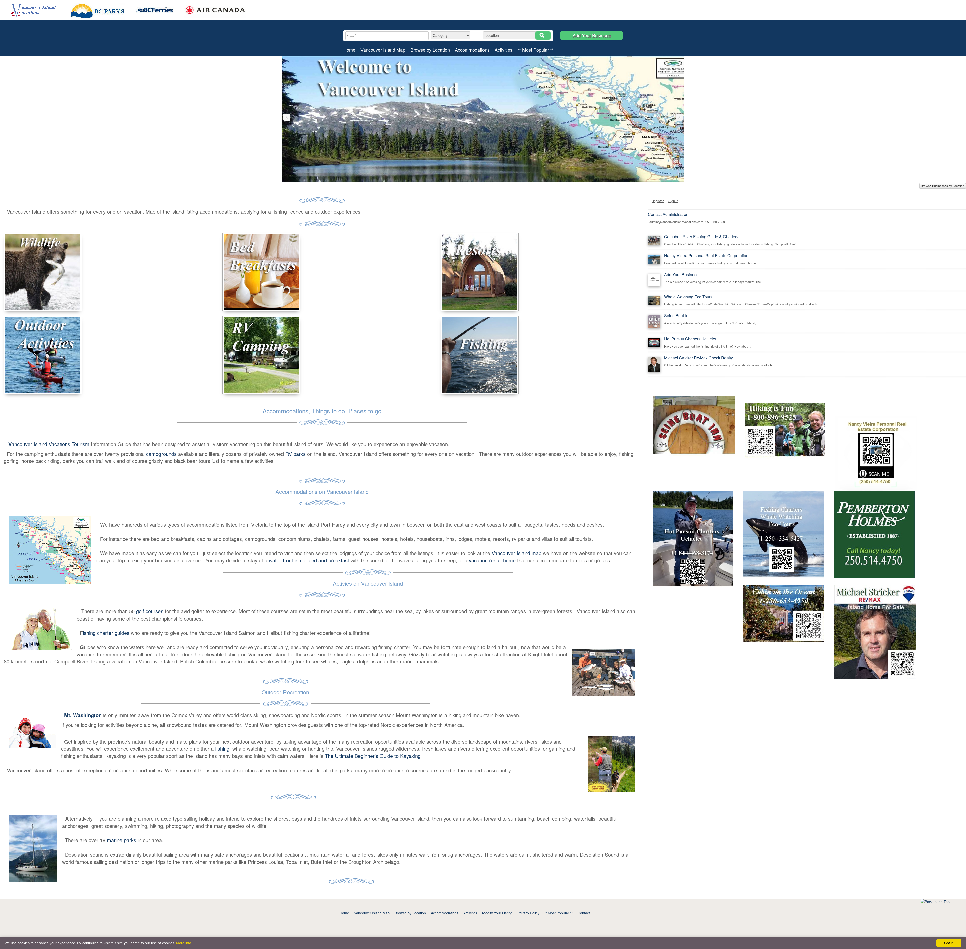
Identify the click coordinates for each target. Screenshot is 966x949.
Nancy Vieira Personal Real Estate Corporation (706, 255)
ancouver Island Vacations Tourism (49, 444)
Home (349, 49)
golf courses (149, 611)
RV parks (295, 453)
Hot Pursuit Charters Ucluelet (690, 339)
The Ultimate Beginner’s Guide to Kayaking (373, 756)
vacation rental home (492, 560)
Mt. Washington (83, 715)
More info (183, 943)
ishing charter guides (106, 632)
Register (658, 200)
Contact (584, 912)
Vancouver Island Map (382, 49)
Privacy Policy (528, 912)
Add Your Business (592, 35)
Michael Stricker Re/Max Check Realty (698, 358)
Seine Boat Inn (677, 315)
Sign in (673, 200)
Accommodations (472, 49)
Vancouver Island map (516, 553)
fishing (222, 748)
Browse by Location (430, 49)
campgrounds (161, 453)
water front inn (285, 560)
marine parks (121, 840)
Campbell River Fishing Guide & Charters (701, 237)
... (726, 222)
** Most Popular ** (535, 49)
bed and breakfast (329, 560)
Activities (503, 49)
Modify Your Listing (497, 912)
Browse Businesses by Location (942, 186)
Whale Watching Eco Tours (688, 297)
